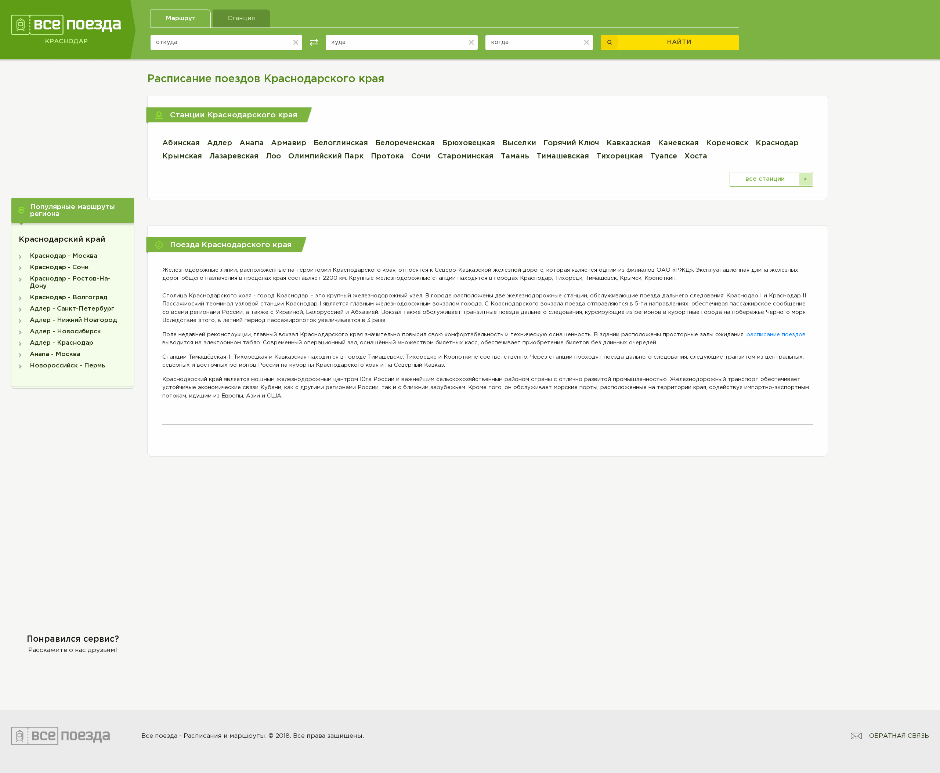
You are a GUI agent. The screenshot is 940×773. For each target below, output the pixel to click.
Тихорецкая (619, 156)
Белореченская (405, 143)
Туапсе (663, 156)
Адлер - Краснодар (61, 343)
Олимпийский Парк (326, 156)
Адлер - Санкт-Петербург (72, 309)
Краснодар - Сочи (59, 267)
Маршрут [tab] (181, 18)
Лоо (273, 156)
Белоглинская (341, 143)
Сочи (420, 156)
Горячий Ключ (571, 143)
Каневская (678, 143)
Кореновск (727, 143)
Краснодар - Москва (63, 256)
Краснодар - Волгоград (69, 297)
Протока (387, 156)
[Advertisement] (72, 121)
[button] (72, 210)
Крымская (182, 156)
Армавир (288, 143)
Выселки (519, 143)
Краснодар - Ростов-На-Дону (70, 282)
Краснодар (777, 143)
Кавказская (629, 143)
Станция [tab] (241, 18)
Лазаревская (233, 156)
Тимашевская (562, 156)
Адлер (219, 143)
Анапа (251, 143)
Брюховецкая (468, 143)
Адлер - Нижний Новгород (73, 320)
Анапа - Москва (55, 354)
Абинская (181, 143)
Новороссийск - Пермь (67, 366)
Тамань (515, 156)
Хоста (695, 156)
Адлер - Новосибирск (65, 331)
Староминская (466, 156)
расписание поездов (776, 334)
